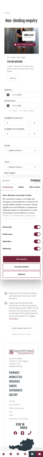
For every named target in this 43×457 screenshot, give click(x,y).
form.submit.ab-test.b (21, 328)
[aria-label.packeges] (25, 454)
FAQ (10, 412)
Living (8, 13)
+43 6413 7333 (14, 364)
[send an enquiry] (32, 454)
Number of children (14, 129)
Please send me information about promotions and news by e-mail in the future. (23, 296)
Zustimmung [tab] (8, 187)
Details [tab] (21, 187)
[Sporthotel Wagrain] (21, 444)
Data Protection (14, 404)
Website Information (16, 408)
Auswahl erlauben (21, 267)
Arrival (8, 90)
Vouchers (14, 381)
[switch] (37, 234)
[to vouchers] (3, 454)
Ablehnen (21, 274)
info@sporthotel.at (15, 366)
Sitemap (12, 401)
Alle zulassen (21, 259)
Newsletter (15, 377)
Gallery (13, 395)
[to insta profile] (10, 454)
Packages (14, 372)
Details (13, 78)
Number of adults (14, 118)
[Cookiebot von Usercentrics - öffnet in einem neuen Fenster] (30, 180)
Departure (10, 101)
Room (7, 145)
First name (10, 173)
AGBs (11, 415)
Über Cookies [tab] (34, 187)
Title (7, 162)
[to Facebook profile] (18, 454)
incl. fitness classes (25, 44)
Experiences (15, 390)
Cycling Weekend (14, 61)
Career (13, 386)
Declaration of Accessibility (18, 419)
